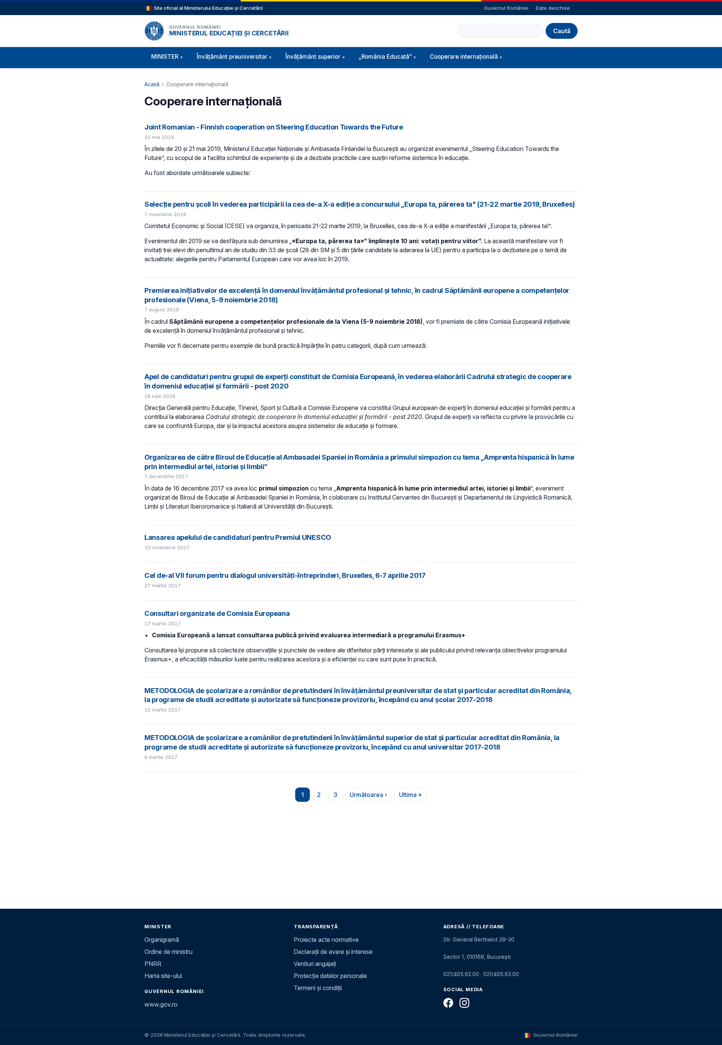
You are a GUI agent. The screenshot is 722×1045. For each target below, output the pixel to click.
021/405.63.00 (501, 974)
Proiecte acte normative (326, 939)
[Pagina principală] (154, 31)
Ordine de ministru (168, 951)
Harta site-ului (163, 975)
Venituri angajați (315, 963)
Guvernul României (506, 8)
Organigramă (161, 939)
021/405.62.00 (461, 974)
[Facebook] (448, 1003)
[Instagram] (464, 1003)
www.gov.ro (160, 1004)
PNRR (152, 963)
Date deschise (553, 8)
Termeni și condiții (318, 988)
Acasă (151, 84)
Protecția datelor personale (330, 975)
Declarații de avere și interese (333, 951)
